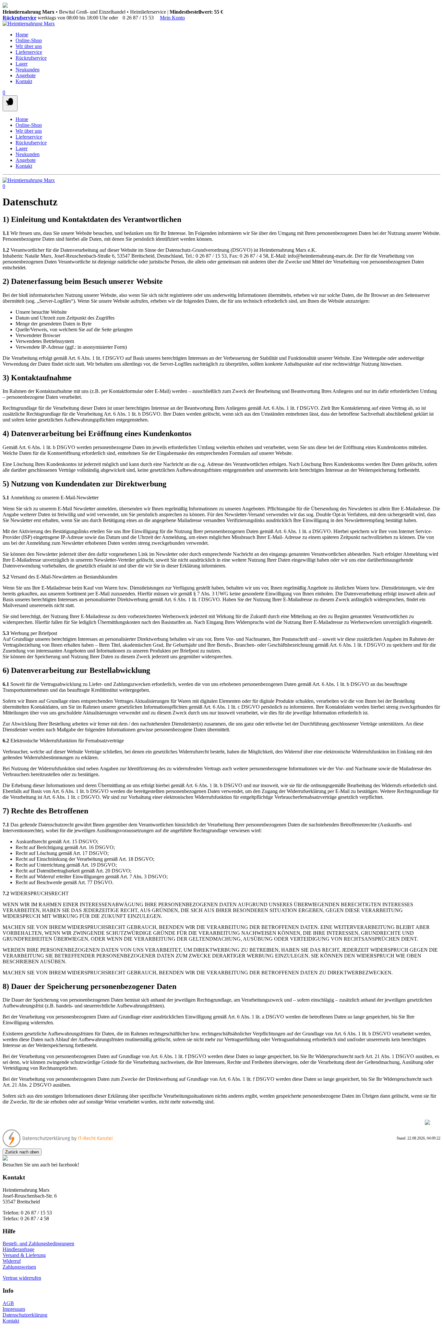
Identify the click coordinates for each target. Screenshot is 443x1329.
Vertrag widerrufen (22, 1278)
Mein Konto (172, 17)
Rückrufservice (19, 17)
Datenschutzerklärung (25, 1315)
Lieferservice (29, 52)
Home (22, 34)
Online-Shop (29, 40)
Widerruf (12, 1261)
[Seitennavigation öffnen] (10, 103)
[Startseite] (29, 23)
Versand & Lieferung (24, 1255)
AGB (8, 1303)
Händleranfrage (18, 1249)
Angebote (26, 75)
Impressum (14, 1309)
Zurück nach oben (22, 1152)
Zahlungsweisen (19, 1267)
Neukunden (28, 69)
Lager (22, 64)
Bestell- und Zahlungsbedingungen (38, 1243)
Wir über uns (29, 46)
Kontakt (24, 81)
